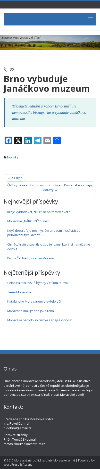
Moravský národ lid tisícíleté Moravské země (44, 460)
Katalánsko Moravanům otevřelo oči (34, 301)
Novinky (12, 157)
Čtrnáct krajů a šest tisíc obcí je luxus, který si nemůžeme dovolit (48, 246)
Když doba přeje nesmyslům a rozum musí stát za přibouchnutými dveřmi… (43, 232)
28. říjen (15, 178)
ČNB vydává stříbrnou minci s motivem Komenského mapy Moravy (50, 187)
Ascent (27, 464)
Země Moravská (19, 292)
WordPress (11, 464)
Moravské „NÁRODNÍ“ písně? (28, 221)
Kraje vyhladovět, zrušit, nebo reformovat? (38, 212)
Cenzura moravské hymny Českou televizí (38, 282)
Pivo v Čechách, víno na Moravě (30, 258)
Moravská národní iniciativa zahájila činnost (39, 320)
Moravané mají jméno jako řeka (30, 311)
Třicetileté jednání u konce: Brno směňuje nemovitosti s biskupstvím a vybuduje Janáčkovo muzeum (49, 112)
